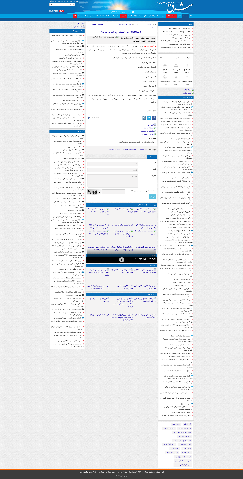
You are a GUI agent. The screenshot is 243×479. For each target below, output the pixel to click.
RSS (75, 1)
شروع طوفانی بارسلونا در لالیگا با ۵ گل (70, 165)
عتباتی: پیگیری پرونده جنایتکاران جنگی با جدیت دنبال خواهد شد (177, 168)
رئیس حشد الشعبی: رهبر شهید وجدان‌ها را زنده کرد (67, 322)
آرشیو (68, 1)
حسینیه (123, 15)
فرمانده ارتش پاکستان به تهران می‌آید (178, 215)
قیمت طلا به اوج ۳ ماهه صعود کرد (179, 44)
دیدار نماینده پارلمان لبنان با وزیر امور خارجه (68, 242)
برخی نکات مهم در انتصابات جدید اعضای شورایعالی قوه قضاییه (179, 128)
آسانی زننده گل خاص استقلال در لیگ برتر (68, 198)
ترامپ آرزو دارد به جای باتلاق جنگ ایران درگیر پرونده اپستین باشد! (68, 273)
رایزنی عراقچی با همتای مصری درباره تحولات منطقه (178, 304)
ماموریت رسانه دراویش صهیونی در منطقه (177, 218)
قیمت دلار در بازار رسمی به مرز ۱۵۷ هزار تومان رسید (177, 48)
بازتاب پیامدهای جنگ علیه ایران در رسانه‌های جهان (69, 183)
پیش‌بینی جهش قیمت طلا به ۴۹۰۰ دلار (178, 35)
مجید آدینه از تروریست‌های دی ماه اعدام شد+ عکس (177, 275)
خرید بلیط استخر (172, 452)
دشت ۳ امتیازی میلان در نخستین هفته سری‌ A (67, 162)
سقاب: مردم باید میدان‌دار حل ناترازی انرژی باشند (69, 336)
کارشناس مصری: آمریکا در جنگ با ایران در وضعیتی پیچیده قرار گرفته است (69, 169)
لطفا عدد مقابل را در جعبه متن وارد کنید (143, 191)
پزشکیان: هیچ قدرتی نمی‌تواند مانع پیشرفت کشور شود (176, 331)
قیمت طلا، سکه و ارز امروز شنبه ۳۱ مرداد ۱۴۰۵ (175, 41)
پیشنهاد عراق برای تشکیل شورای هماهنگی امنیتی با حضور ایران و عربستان (67, 194)
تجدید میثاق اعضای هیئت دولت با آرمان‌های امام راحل (176, 269)
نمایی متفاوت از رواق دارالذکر (72, 150)
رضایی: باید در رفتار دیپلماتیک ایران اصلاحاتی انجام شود (178, 290)
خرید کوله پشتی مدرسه (183, 464)
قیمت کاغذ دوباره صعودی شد (181, 38)
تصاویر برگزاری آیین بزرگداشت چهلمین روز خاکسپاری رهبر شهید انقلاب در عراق (121, 317)
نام (155, 163)
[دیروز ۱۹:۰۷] (98, 276)
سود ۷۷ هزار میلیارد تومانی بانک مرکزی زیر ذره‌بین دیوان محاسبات (178, 408)
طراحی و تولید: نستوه (121, 476)
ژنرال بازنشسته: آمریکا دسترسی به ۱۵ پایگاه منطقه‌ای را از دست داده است (69, 174)
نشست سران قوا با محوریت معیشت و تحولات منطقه (177, 315)
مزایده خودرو (186, 452)
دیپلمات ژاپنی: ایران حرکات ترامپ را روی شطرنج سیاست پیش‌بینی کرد (68, 62)
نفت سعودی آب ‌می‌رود (74, 147)
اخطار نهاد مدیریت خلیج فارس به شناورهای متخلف (178, 113)
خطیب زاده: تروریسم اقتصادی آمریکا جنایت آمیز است (176, 393)
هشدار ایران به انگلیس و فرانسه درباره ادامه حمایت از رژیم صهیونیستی (178, 260)
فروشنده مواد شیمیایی (183, 460)
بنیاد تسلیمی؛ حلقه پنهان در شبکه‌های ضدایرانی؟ (175, 221)
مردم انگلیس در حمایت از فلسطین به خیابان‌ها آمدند (68, 137)
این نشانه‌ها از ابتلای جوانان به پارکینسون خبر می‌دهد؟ (69, 142)
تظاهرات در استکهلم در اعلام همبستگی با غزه (67, 179)
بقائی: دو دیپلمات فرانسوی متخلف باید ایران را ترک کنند (177, 193)
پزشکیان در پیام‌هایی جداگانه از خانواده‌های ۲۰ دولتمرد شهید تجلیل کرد (177, 162)
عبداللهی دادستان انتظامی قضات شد (179, 356)
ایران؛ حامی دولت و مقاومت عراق (179, 285)
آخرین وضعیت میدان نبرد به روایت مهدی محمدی (175, 245)
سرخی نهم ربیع (185, 403)
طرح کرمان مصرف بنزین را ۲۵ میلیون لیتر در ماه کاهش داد (99, 226)
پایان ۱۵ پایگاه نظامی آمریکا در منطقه (70, 269)
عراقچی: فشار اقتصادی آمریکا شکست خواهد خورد (178, 182)
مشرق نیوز (175, 6)
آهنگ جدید (174, 448)
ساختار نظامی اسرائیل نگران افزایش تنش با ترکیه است (67, 287)
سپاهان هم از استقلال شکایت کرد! (70, 213)
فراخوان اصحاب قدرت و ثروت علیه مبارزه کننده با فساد (176, 134)
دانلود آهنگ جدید (185, 428)
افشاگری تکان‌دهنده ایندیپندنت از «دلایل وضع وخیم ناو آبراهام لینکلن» (68, 313)
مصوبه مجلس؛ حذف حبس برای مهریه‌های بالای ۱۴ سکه (177, 187)
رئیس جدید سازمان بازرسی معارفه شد (178, 234)
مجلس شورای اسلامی (129, 149)
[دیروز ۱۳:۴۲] (121, 237)
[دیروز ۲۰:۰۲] (121, 305)
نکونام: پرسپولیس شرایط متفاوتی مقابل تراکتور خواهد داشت (98, 287)
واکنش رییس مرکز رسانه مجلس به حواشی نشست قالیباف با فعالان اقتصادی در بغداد (178, 377)
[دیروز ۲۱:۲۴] (121, 276)
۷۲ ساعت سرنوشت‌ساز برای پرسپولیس (69, 70)
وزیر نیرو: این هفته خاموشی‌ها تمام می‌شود (68, 252)
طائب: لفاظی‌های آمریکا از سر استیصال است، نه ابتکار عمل (176, 399)
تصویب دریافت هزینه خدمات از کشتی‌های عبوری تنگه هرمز (176, 143)
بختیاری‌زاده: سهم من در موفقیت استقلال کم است (69, 154)
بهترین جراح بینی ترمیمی (182, 440)
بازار (75, 15)
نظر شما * (152, 175)
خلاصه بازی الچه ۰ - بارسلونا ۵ (72, 158)
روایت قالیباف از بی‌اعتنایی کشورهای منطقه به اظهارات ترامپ (177, 349)
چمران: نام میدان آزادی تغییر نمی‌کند (178, 209)
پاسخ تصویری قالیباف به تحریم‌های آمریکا (177, 147)
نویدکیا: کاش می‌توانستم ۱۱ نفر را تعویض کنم (67, 216)
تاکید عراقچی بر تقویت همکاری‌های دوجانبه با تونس (177, 204)
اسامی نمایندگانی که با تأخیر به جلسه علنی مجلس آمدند (136, 142)
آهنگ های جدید (185, 444)
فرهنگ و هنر (115, 15)
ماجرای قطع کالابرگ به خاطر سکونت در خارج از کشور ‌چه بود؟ (68, 265)
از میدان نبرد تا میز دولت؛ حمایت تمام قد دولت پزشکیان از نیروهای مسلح (177, 320)
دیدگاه (86, 15)
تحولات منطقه (171, 15)
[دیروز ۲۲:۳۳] (145, 215)
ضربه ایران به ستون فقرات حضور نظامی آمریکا (67, 115)
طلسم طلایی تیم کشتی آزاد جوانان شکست (124, 287)
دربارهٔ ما (52, 1)
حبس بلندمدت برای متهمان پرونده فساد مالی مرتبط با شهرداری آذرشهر (177, 340)
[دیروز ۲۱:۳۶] (145, 276)
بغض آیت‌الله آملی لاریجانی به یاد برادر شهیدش (67, 66)
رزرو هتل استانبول (184, 436)
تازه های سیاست (187, 97)
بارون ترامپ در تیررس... (74, 210)
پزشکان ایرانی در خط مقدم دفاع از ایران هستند (175, 121)
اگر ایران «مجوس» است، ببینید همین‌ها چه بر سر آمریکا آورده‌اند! (68, 85)
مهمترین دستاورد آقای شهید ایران (179, 224)
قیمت (191, 24)
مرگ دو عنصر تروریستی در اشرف (180, 344)
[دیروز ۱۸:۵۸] (98, 215)
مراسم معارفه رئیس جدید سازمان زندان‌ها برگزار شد (176, 416)
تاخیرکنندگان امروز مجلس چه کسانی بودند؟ (121, 32)
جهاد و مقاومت (132, 15)
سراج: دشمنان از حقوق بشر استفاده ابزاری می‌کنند (178, 371)
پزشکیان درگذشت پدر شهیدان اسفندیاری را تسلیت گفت (178, 157)
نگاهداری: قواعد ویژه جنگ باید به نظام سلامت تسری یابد (177, 366)
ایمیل (154, 169)
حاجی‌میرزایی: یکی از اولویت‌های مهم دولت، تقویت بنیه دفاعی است (178, 102)
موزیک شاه (176, 424)
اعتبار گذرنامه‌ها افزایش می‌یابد (180, 138)
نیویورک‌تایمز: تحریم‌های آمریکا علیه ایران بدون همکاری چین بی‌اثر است (68, 124)
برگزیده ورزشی (151, 265)
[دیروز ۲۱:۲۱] (121, 259)
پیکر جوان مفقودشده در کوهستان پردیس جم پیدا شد (67, 110)
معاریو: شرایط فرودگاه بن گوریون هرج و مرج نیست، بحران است (69, 345)
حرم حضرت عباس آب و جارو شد (98, 314)
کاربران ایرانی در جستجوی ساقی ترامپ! (178, 212)
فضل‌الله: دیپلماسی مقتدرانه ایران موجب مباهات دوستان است (67, 206)
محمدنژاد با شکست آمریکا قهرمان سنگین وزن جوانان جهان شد (68, 119)
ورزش (163, 15)
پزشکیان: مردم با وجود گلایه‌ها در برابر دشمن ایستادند (177, 295)
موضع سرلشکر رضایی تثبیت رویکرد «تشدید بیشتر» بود (178, 151)
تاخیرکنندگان (143, 149)
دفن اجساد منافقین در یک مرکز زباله (179, 227)
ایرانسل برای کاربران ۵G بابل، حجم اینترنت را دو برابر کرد (67, 327)
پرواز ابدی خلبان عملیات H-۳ (72, 100)
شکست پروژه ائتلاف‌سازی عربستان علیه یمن (68, 332)
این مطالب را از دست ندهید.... (145, 204)
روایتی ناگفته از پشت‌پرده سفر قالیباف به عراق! (175, 265)
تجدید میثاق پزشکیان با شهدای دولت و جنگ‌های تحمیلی (176, 198)
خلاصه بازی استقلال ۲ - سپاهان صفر (70, 249)
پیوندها (80, 15)
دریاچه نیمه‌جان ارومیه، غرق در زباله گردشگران (145, 316)
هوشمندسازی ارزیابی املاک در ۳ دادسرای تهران (175, 353)
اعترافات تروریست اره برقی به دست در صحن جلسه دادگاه (68, 74)
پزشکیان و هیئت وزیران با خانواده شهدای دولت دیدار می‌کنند (177, 326)
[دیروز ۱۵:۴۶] (145, 237)
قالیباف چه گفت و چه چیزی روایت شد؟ (178, 230)
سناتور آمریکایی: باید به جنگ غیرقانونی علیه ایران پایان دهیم (67, 305)
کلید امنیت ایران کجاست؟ (145, 258)
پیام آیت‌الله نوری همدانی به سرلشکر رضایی (176, 300)
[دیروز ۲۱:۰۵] (145, 305)
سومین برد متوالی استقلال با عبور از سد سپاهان (145, 287)
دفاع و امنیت (143, 15)
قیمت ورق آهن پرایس (183, 456)
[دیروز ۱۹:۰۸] (98, 305)
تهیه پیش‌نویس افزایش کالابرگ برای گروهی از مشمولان (146, 226)
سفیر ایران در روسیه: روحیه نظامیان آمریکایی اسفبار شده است (177, 249)
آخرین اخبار (80, 131)
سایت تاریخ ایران (168, 428)
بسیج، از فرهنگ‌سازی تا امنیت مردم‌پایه (178, 237)
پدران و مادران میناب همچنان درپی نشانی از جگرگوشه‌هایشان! (178, 388)
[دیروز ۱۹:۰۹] (121, 215)
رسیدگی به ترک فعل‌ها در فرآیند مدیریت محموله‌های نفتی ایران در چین (179, 241)
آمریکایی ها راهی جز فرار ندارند (180, 178)
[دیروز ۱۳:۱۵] (98, 237)
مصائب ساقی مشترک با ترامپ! (180, 336)
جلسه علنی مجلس (114, 149)
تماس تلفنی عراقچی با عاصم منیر (180, 282)
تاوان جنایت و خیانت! (75, 46)
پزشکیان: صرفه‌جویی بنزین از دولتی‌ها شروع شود (175, 124)
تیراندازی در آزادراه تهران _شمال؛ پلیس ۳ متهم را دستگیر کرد (68, 79)
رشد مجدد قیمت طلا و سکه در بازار (179, 28)
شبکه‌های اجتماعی (154, 15)
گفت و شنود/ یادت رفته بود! (181, 279)
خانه (191, 15)
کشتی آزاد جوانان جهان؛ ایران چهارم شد (69, 225)
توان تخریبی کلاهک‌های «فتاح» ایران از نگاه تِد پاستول (68, 104)
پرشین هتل (187, 448)
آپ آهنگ (187, 424)
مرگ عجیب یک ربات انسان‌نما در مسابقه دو (68, 202)
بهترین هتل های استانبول (182, 432)
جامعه (108, 15)
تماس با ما (61, 1)
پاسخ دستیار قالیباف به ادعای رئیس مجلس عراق (175, 118)
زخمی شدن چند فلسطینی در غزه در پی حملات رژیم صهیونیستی (68, 299)
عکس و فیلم (94, 15)
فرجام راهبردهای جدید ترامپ (180, 412)
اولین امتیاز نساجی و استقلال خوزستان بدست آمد (66, 260)
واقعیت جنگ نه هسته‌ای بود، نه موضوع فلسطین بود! (176, 173)
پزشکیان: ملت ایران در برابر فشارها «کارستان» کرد (177, 255)
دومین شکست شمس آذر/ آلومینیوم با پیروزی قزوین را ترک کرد (68, 256)
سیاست (185, 15)
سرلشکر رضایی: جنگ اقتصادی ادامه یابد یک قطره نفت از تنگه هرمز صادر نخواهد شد (176, 108)
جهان (179, 15)
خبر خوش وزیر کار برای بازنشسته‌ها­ (70, 55)
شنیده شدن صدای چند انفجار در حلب (70, 341)
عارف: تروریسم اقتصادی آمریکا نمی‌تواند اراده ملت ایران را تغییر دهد (177, 309)
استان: (189, 58)
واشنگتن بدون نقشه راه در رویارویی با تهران (68, 318)
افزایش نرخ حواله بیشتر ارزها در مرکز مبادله (176, 31)
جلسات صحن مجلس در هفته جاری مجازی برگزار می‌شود (176, 360)
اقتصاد (102, 15)
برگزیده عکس (151, 294)
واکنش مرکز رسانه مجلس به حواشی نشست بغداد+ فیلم (178, 382)
